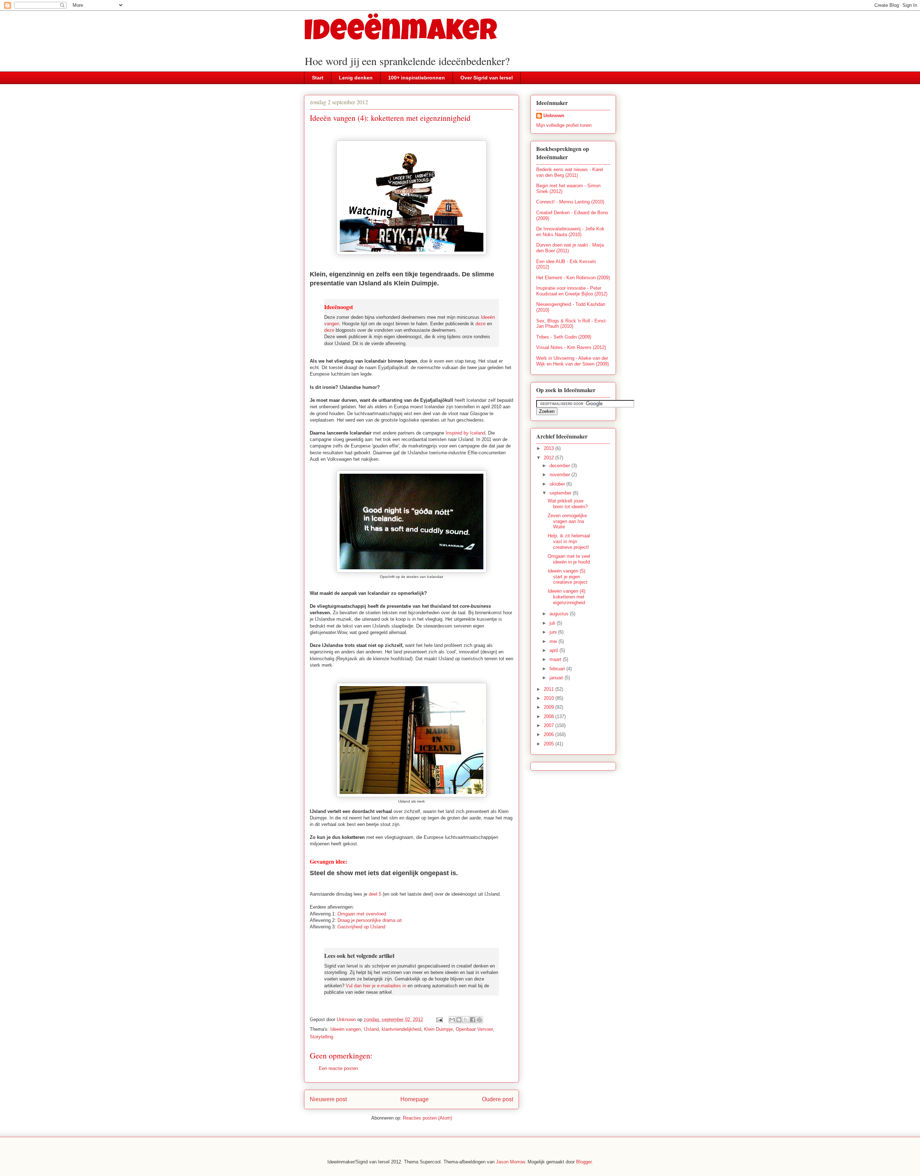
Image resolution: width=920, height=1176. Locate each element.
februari (557, 668)
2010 (549, 698)
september (561, 493)
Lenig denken (356, 78)
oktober (557, 484)
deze (480, 323)
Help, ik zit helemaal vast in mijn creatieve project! (569, 541)
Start (317, 78)
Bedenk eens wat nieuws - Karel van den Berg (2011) (569, 172)
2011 (549, 689)
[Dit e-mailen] (452, 1019)
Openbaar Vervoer (474, 1029)
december (560, 465)
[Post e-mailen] (439, 1019)
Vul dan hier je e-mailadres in (376, 985)
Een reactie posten (338, 1068)
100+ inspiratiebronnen (416, 78)
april (554, 650)
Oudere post (497, 1099)
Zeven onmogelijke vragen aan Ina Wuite (567, 521)
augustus (559, 613)
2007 (549, 725)
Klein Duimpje (438, 1029)
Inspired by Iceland (465, 433)
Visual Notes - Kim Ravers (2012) (571, 347)
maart (556, 659)
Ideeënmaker (400, 33)
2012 (549, 457)
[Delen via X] (465, 1019)
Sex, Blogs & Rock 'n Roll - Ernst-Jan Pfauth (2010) (571, 323)
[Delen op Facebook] (472, 1019)
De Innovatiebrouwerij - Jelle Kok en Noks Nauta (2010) (570, 231)
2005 (549, 744)
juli (553, 623)
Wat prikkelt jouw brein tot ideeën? (568, 503)
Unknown (553, 115)
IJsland (371, 1029)
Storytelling (321, 1036)
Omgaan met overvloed (361, 914)
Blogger (584, 1161)
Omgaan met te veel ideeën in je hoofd (569, 559)
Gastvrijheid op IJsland (361, 926)
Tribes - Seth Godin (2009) (563, 337)
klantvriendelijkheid (401, 1029)
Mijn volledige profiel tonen (564, 125)
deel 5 (375, 894)
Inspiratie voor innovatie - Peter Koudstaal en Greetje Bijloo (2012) (571, 291)
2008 (549, 716)
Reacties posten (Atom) (427, 1118)
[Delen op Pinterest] (479, 1019)
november (560, 474)
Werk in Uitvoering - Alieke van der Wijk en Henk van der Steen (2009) (572, 361)
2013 (549, 448)
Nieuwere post (328, 1099)
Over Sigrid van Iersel (486, 78)
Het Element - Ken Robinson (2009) (573, 277)
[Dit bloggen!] (459, 1019)
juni (553, 632)
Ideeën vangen (345, 1029)
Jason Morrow (510, 1161)
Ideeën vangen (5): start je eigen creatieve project (568, 576)
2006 (549, 734)
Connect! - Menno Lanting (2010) (570, 202)
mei (553, 641)
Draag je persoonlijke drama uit (369, 920)
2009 (549, 707)
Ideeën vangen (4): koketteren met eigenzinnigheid (567, 596)
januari (557, 677)
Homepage (414, 1099)
